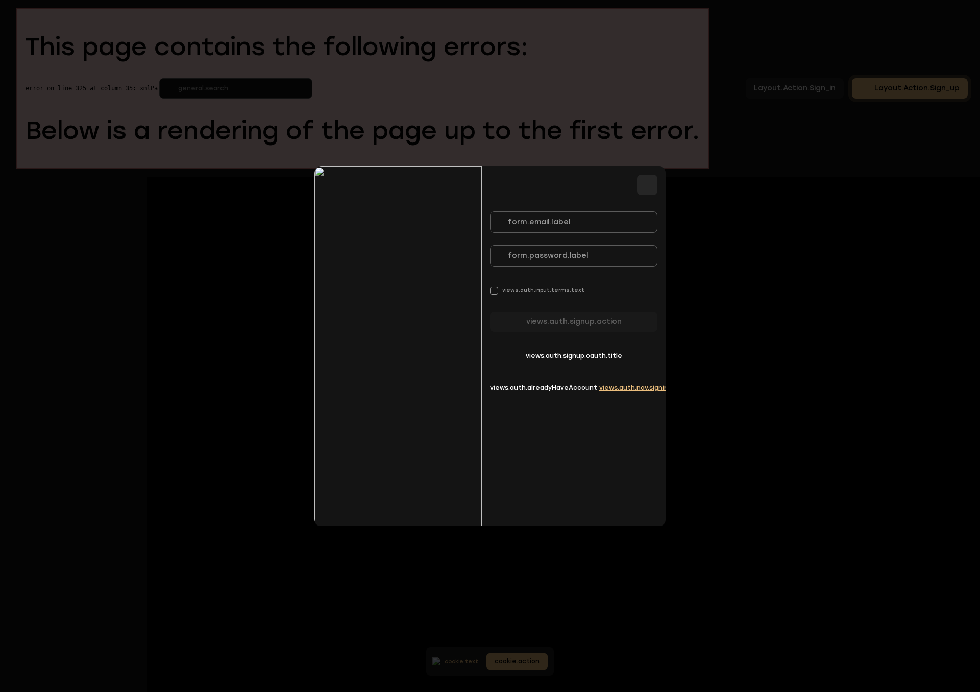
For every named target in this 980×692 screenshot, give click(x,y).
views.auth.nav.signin (633, 387)
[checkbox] (537, 290)
